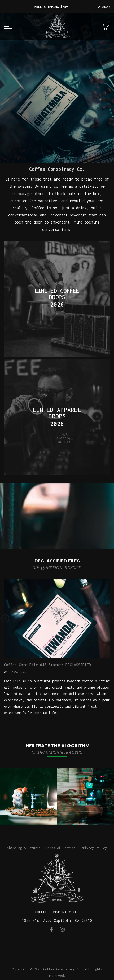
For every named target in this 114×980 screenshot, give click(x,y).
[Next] (109, 618)
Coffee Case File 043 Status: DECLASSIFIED (63, 668)
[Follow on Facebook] (51, 929)
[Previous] (5, 618)
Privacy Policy (94, 848)
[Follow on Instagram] (62, 929)
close (105, 6)
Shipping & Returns (24, 848)
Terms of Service (61, 848)
